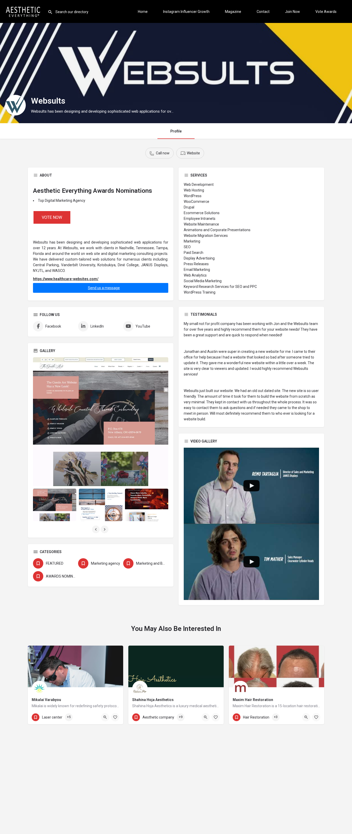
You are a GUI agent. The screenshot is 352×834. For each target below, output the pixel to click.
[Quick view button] (105, 717)
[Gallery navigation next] (105, 529)
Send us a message (104, 288)
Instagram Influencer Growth (186, 12)
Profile (176, 131)
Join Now (292, 12)
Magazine (233, 12)
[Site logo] (24, 11)
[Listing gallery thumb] (100, 421)
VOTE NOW (52, 217)
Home (143, 12)
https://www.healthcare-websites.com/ (65, 279)
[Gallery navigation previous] (96, 529)
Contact (263, 12)
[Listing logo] (15, 105)
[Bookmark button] (115, 717)
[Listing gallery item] (54, 505)
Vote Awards (326, 12)
